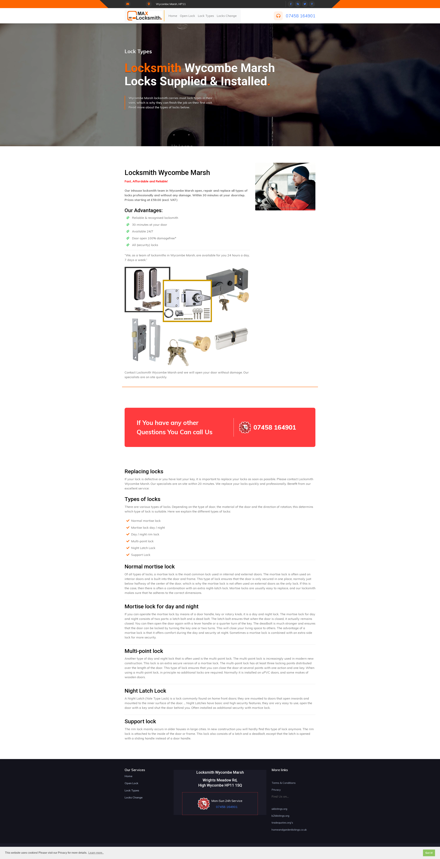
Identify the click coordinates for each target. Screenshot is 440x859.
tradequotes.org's (282, 822)
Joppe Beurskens (21, 143)
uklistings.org (279, 808)
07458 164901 (300, 15)
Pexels (37, 143)
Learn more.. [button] (96, 852)
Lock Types (206, 16)
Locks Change (227, 16)
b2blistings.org (280, 815)
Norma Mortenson (276, 207)
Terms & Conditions (284, 783)
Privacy (276, 789)
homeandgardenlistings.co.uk (289, 829)
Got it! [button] (429, 852)
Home (172, 16)
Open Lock (187, 16)
